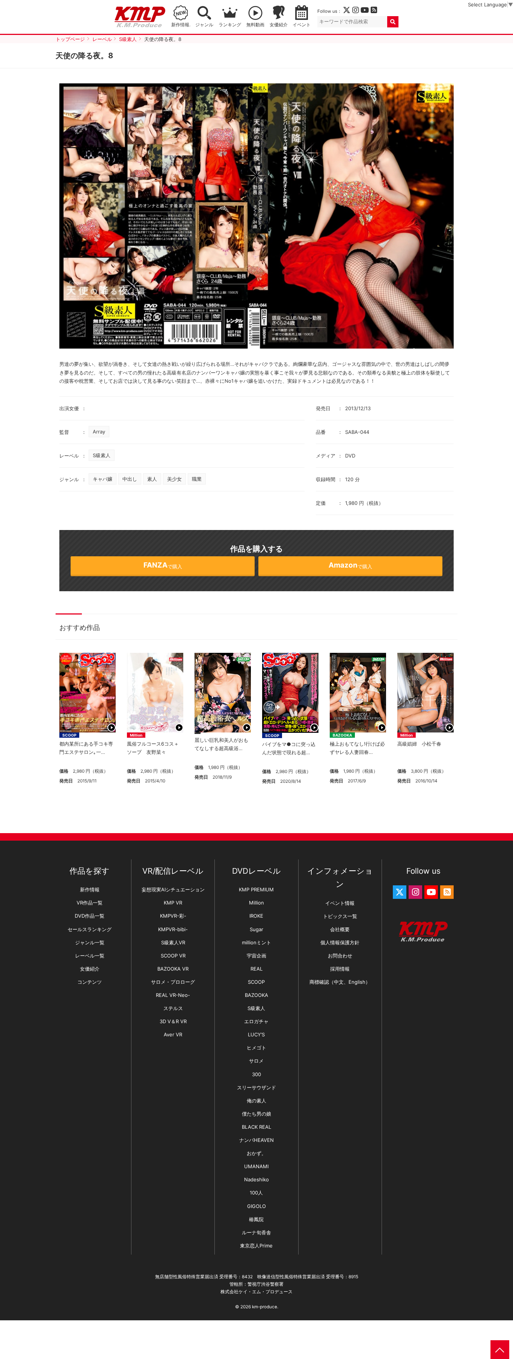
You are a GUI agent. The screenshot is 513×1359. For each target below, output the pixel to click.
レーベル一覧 (89, 956)
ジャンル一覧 (89, 942)
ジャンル (204, 24)
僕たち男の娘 (256, 1114)
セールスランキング (90, 929)
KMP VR (173, 903)
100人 (256, 1193)
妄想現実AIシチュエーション (173, 889)
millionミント (256, 942)
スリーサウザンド (256, 1087)
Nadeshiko (256, 1179)
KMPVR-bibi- (173, 929)
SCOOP (69, 735)
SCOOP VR (173, 956)
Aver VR (173, 1034)
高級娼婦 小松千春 (421, 744)
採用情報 (340, 969)
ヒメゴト (256, 1048)
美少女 (174, 479)
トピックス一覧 (340, 916)
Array (99, 432)
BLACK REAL (256, 1127)
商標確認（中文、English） (339, 982)
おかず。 (256, 1153)
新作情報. (180, 24)
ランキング (230, 24)
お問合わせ (340, 956)
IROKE (256, 916)
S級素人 (101, 455)
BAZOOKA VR (173, 969)
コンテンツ (89, 982)
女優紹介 (279, 24)
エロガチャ (256, 1021)
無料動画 (255, 24)
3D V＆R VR (173, 1021)
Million (136, 735)
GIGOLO (256, 1206)
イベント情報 (340, 903)
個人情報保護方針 (339, 942)
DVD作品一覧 (89, 916)
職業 (197, 479)
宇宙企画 (256, 956)
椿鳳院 (256, 1219)
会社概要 (340, 929)
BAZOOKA (342, 735)
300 (256, 1074)
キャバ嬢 (102, 479)
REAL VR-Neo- (173, 995)
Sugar (256, 929)
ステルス (173, 1008)
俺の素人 (256, 1101)
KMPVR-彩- (173, 916)
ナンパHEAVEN (256, 1140)
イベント (302, 24)
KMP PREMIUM (256, 889)
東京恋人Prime (256, 1246)
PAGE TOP (499, 1349)
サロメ (256, 1061)
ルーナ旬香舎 (256, 1232)
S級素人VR (173, 942)
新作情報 (90, 889)
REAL (256, 969)
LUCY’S (256, 1034)
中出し (129, 479)
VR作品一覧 (90, 903)
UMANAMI (256, 1166)
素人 (152, 479)
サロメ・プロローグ (173, 982)
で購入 (162, 565)
